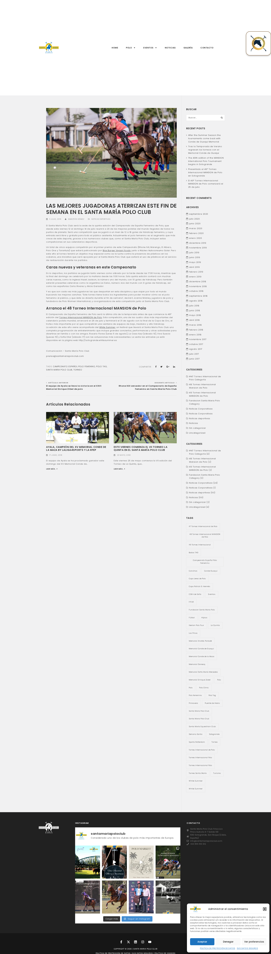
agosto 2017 (195, 349)
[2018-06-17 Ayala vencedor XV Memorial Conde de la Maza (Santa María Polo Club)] (77, 427)
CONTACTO (206, 48)
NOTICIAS (170, 48)
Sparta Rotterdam (197, 742)
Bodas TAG (193, 552)
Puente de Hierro (212, 703)
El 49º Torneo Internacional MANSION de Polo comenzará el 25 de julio (205, 184)
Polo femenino (195, 695)
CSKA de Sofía (195, 594)
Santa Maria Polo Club (59, 369)
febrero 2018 (196, 329)
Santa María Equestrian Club (202, 726)
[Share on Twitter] (161, 366)
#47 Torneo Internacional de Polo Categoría (205, 378)
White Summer (107, 327)
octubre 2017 (196, 344)
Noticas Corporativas (201, 408)
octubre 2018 (196, 291)
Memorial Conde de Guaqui (201, 648)
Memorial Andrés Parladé (200, 641)
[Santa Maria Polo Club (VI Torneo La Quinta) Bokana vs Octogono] (145, 427)
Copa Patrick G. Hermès (199, 586)
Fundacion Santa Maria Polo (202, 609)
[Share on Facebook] (156, 366)
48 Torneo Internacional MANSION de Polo (204, 535)
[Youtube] (150, 942)
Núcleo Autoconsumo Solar (155, 250)
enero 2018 (195, 334)
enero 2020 (195, 238)
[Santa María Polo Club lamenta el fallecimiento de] (141, 897)
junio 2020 (194, 223)
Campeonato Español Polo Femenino (74, 366)
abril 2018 (194, 320)
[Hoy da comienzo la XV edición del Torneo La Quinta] (114, 897)
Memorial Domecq (197, 664)
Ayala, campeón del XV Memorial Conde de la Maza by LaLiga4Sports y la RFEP (76, 448)
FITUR (191, 602)
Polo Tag (101, 366)
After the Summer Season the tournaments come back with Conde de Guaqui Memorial (204, 138)
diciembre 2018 (197, 281)
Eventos (211, 594)
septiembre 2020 (198, 213)
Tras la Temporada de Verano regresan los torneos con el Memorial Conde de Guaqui (205, 150)
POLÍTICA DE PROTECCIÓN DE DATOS (217, 948)
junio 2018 (194, 310)
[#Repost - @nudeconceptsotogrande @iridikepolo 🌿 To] (141, 862)
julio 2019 (194, 252)
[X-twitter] (128, 942)
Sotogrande (214, 734)
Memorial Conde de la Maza (201, 656)
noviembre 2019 (198, 247)
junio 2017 (194, 358)
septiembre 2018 (198, 295)
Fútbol (192, 617)
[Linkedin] (135, 942)
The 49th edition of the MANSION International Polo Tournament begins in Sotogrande (206, 161)
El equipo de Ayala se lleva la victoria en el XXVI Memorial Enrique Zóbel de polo (73, 387)
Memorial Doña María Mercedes (203, 672)
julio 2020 (194, 218)
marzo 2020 (195, 228)
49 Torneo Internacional (200, 544)
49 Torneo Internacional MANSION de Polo (202, 394)
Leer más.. (51, 469)
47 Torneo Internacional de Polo (203, 526)
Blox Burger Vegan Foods (117, 250)
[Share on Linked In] (174, 366)
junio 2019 (194, 257)
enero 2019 (195, 276)
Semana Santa (195, 734)
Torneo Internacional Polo (200, 757)
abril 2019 (194, 267)
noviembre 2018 (198, 286)
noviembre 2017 (197, 339)
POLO (129, 48)
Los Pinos (193, 633)
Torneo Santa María (198, 773)
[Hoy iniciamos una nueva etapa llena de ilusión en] (87, 862)
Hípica (204, 617)
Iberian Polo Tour (196, 625)
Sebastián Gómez (76, 219)
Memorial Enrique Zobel (199, 680)
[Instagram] (143, 942)
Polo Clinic (204, 687)
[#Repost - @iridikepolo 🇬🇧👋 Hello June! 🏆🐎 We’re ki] (87, 897)
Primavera (193, 703)
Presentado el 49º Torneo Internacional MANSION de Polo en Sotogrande (205, 172)
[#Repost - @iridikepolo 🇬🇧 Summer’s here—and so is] (168, 862)
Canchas (193, 571)
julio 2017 (194, 353)
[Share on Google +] (167, 366)
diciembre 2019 (197, 242)
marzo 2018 (195, 324)
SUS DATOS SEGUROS (247, 948)
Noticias (193, 423)
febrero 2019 (196, 271)
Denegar (228, 941)
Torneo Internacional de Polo (202, 750)
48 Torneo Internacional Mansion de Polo (202, 386)
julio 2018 (194, 305)
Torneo (77, 369)
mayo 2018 (195, 315)
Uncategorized (197, 432)
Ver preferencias (254, 941)
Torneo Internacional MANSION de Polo (80, 317)
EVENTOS (148, 48)
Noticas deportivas (100, 219)
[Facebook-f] (121, 942)
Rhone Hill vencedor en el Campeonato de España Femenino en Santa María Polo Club (148, 387)
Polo (219, 680)
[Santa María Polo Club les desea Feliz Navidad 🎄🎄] (114, 862)
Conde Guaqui (211, 571)
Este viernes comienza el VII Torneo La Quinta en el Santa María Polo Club (140, 448)
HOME (115, 48)
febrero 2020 (196, 233)
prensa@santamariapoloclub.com (65, 356)
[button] (264, 909)
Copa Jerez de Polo (197, 578)
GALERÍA (188, 48)
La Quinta (215, 625)
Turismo (217, 773)
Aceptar (202, 941)
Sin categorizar (197, 428)
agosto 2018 (196, 300)
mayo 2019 (195, 262)
